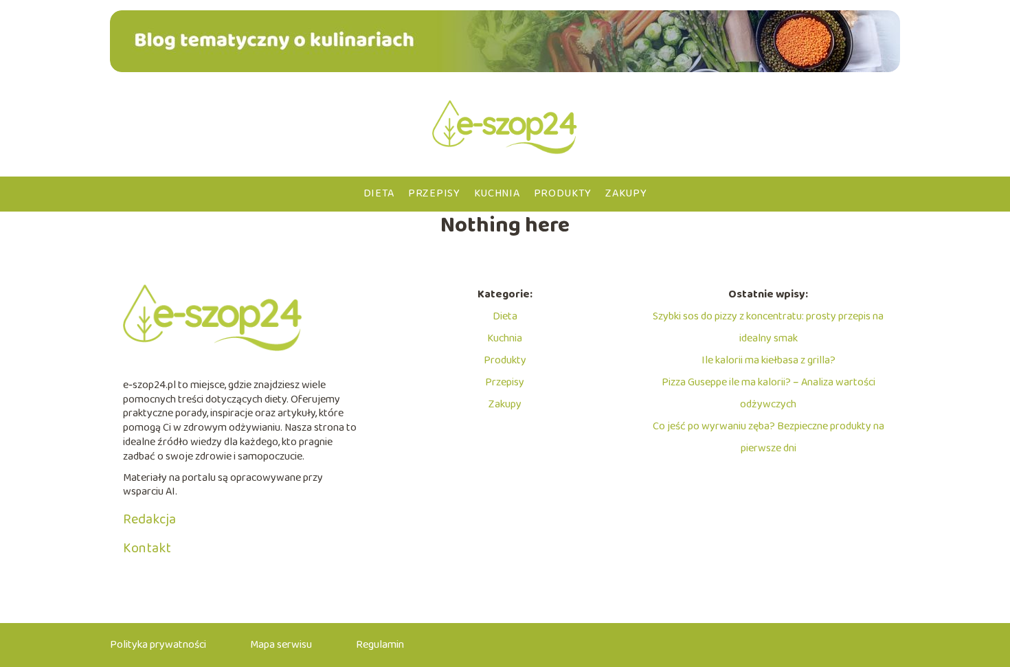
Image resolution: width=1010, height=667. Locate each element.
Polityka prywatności (158, 644)
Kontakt (147, 548)
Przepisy (434, 193)
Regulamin (380, 644)
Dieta (379, 193)
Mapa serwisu (281, 644)
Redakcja (149, 519)
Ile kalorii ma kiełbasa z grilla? (768, 360)
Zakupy (626, 193)
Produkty (563, 193)
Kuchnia (497, 193)
